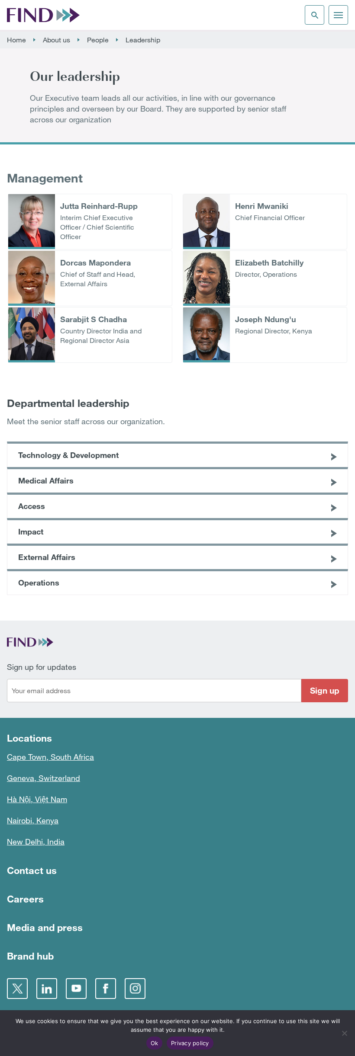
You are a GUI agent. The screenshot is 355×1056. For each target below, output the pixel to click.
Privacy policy (190, 1043)
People (98, 39)
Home (16, 39)
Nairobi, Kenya (32, 820)
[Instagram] (135, 988)
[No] (344, 1033)
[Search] (314, 15)
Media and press (45, 927)
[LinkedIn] (46, 988)
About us (56, 39)
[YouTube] (76, 988)
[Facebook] (105, 988)
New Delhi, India (36, 841)
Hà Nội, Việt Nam (37, 799)
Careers (25, 899)
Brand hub (30, 956)
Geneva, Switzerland (43, 778)
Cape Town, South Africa (50, 757)
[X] (17, 988)
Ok (154, 1043)
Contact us (32, 870)
